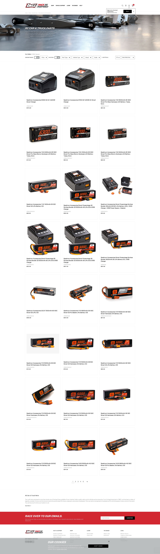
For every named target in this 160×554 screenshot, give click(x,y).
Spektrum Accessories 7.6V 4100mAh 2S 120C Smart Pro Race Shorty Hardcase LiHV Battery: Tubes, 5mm (78, 154)
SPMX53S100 (104, 367)
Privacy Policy (124, 533)
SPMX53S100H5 (68, 417)
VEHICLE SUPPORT (57, 533)
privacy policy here (62, 549)
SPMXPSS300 (67, 264)
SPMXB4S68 (104, 467)
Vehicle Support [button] (60, 5)
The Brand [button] (75, 5)
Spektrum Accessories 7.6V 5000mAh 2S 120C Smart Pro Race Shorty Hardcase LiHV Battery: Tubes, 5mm (116, 154)
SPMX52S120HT (105, 158)
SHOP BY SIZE (73, 533)
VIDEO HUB (89, 535)
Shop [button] (52, 5)
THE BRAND (106, 530)
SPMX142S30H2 (31, 211)
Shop (30, 12)
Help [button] (81, 5)
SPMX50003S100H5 (106, 316)
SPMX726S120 (30, 316)
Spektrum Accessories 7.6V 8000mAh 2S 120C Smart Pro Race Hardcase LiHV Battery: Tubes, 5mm (116, 102)
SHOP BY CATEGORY (75, 535)
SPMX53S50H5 (30, 467)
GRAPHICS (106, 535)
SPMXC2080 (67, 106)
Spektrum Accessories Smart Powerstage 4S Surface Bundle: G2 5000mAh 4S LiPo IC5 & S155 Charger (79, 207)
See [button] (26, 505)
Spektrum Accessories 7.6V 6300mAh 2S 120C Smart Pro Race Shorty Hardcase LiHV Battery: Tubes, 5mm (42, 154)
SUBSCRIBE (130, 518)
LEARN (88, 530)
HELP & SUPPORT (57, 530)
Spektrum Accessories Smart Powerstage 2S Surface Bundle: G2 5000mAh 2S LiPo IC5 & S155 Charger (42, 260)
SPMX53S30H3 (104, 417)
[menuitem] (53, 6)
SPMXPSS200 (30, 264)
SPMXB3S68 (67, 316)
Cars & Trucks (34, 12)
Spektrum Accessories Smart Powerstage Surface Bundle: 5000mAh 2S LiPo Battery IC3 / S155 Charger (117, 259)
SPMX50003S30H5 (31, 417)
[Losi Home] (36, 6)
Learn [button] (68, 5)
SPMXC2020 (30, 106)
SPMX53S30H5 (30, 367)
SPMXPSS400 (67, 211)
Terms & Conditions (126, 535)
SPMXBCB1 (103, 264)
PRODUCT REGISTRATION (59, 535)
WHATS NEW (90, 533)
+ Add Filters (105, 57)
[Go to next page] (87, 481)
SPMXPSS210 (104, 211)
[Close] (109, 541)
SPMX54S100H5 (68, 467)
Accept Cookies (98, 546)
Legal (122, 530)
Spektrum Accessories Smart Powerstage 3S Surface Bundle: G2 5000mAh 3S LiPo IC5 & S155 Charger (79, 260)
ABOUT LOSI (107, 533)
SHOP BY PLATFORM (75, 537)
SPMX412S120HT (68, 158)
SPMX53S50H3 (67, 367)
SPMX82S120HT (105, 106)
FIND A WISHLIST (57, 537)
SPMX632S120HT (31, 158)
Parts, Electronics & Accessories (45, 12)
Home (26, 12)
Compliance (123, 537)
